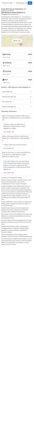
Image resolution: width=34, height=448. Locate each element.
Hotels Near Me (7, 92)
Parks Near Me (12, 26)
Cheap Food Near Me (9, 107)
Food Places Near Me (17, 22)
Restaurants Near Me (9, 97)
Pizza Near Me (6, 102)
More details (7, 132)
